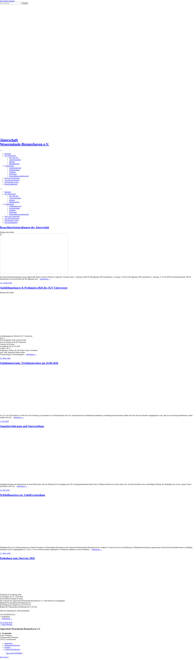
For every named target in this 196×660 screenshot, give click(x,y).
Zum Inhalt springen (7, 1)
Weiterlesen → (45, 279)
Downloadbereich (11, 184)
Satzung (12, 162)
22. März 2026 (5, 358)
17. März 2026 (5, 553)
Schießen (12, 172)
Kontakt (7, 647)
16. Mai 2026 (5, 490)
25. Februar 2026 (6, 622)
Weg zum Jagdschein (12, 178)
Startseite (8, 154)
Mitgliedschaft (14, 164)
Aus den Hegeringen (12, 180)
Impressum (8, 643)
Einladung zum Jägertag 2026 (17, 558)
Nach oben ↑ (4, 657)
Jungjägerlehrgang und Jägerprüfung (22, 426)
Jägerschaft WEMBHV (14, 653)
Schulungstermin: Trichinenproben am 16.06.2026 (29, 363)
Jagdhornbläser (14, 170)
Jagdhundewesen (15, 168)
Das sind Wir (13, 158)
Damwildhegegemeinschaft (19, 176)
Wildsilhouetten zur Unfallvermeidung (22, 495)
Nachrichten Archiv (12, 182)
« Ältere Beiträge (6, 625)
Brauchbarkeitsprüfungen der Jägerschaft (24, 227)
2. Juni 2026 (4, 421)
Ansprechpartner (15, 160)
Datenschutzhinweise (12, 645)
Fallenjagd (13, 174)
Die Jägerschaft (10, 156)
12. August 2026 (6, 283)
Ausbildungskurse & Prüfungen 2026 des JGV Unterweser (34, 287)
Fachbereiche (9, 166)
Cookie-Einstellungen (12, 649)
